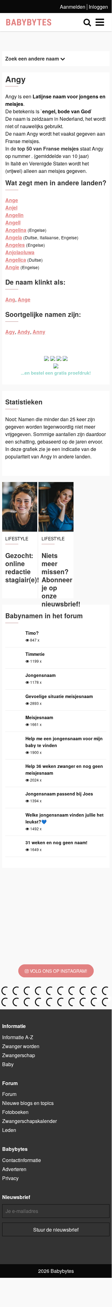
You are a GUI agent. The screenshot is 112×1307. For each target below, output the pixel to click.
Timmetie (35, 654)
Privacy (10, 1178)
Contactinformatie (21, 1160)
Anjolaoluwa (19, 252)
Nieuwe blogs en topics (28, 1102)
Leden (9, 1129)
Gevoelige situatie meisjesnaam (59, 696)
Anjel (11, 207)
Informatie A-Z (17, 1037)
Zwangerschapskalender (29, 1120)
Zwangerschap (18, 1055)
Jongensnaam (40, 675)
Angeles (15, 244)
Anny (39, 331)
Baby (8, 1064)
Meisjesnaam (39, 717)
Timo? (32, 633)
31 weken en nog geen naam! (56, 842)
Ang (10, 299)
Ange (11, 200)
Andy (23, 331)
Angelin (14, 215)
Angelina (15, 229)
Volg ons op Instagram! (58, 971)
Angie (12, 267)
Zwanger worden (20, 1046)
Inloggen (98, 6)
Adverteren (14, 1169)
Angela (13, 237)
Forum (9, 1093)
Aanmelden (72, 6)
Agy (10, 331)
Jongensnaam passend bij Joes (59, 794)
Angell (12, 222)
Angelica (15, 259)
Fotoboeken (15, 1111)
